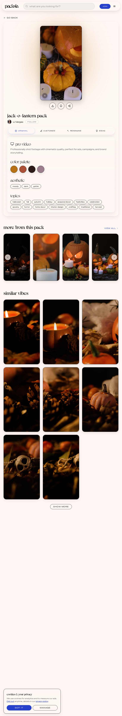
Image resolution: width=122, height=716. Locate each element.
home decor (40, 207)
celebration (95, 202)
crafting (72, 207)
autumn (37, 202)
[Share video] (69, 106)
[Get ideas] (26, 254)
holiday (49, 202)
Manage (45, 708)
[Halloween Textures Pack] (22, 332)
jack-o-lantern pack (27, 115)
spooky (16, 207)
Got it (19, 708)
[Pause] (44, 95)
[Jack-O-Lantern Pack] (17, 257)
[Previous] (8, 257)
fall (27, 202)
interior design (57, 207)
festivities (80, 202)
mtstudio (11, 360)
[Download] (52, 106)
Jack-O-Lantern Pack (17, 274)
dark (26, 186)
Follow (32, 122)
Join (105, 6)
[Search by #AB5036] (22, 169)
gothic (36, 186)
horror (27, 207)
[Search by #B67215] (14, 169)
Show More (61, 506)
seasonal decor (64, 202)
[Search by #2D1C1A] (31, 169)
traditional (85, 207)
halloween (17, 202)
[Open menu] (114, 6)
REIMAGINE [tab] (76, 131)
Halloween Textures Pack (19, 358)
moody (16, 186)
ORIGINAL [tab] (23, 131)
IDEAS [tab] (102, 131)
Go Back (12, 18)
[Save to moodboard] (61, 106)
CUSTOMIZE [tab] (49, 131)
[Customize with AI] (26, 249)
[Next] (114, 257)
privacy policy (42, 701)
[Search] (26, 6)
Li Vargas (18, 121)
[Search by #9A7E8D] (40, 169)
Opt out (10, 701)
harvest (98, 207)
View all (110, 228)
